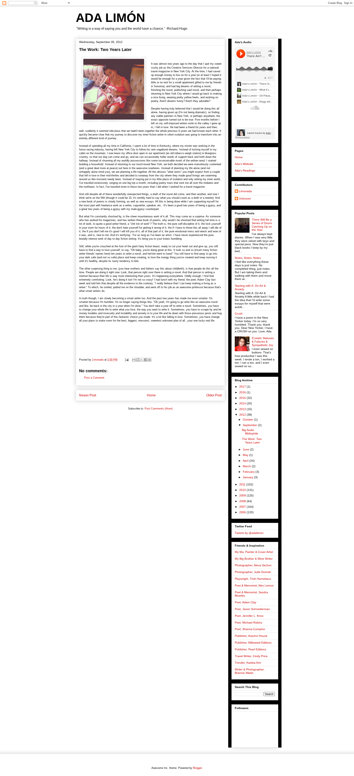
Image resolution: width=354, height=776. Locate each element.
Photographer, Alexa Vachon (253, 565)
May (246, 455)
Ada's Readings (245, 170)
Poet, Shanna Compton (250, 629)
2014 (243, 403)
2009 (243, 495)
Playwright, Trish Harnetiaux (253, 578)
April (246, 460)
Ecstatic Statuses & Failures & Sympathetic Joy (263, 341)
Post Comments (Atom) (159, 408)
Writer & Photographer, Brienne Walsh (249, 671)
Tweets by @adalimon (249, 533)
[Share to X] (142, 360)
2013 (243, 409)
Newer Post (87, 395)
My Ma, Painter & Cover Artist (254, 552)
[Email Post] (126, 359)
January (248, 477)
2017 (243, 386)
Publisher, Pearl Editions (250, 649)
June (246, 449)
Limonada (245, 191)
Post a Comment (94, 377)
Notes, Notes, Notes (248, 257)
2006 (243, 512)
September (250, 425)
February (249, 471)
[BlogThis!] (138, 360)
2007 (243, 506)
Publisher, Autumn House (251, 635)
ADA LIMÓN (110, 18)
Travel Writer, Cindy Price (251, 656)
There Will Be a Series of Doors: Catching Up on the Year (262, 224)
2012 (243, 414)
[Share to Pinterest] (150, 360)
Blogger (197, 767)
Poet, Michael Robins (248, 622)
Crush (239, 313)
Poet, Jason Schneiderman (252, 609)
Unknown (245, 198)
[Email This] (134, 360)
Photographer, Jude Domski (253, 572)
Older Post (214, 395)
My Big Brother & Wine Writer (254, 558)
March (247, 466)
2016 (243, 392)
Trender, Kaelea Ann (248, 662)
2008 (243, 501)
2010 (243, 490)
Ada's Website (244, 164)
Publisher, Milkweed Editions (253, 642)
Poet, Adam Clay (245, 602)
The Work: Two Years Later (252, 440)
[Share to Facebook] (146, 360)
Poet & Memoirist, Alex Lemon (254, 585)
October (248, 419)
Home (151, 395)
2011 (242, 484)
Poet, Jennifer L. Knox (249, 615)
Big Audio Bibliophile (250, 431)
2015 (243, 397)
